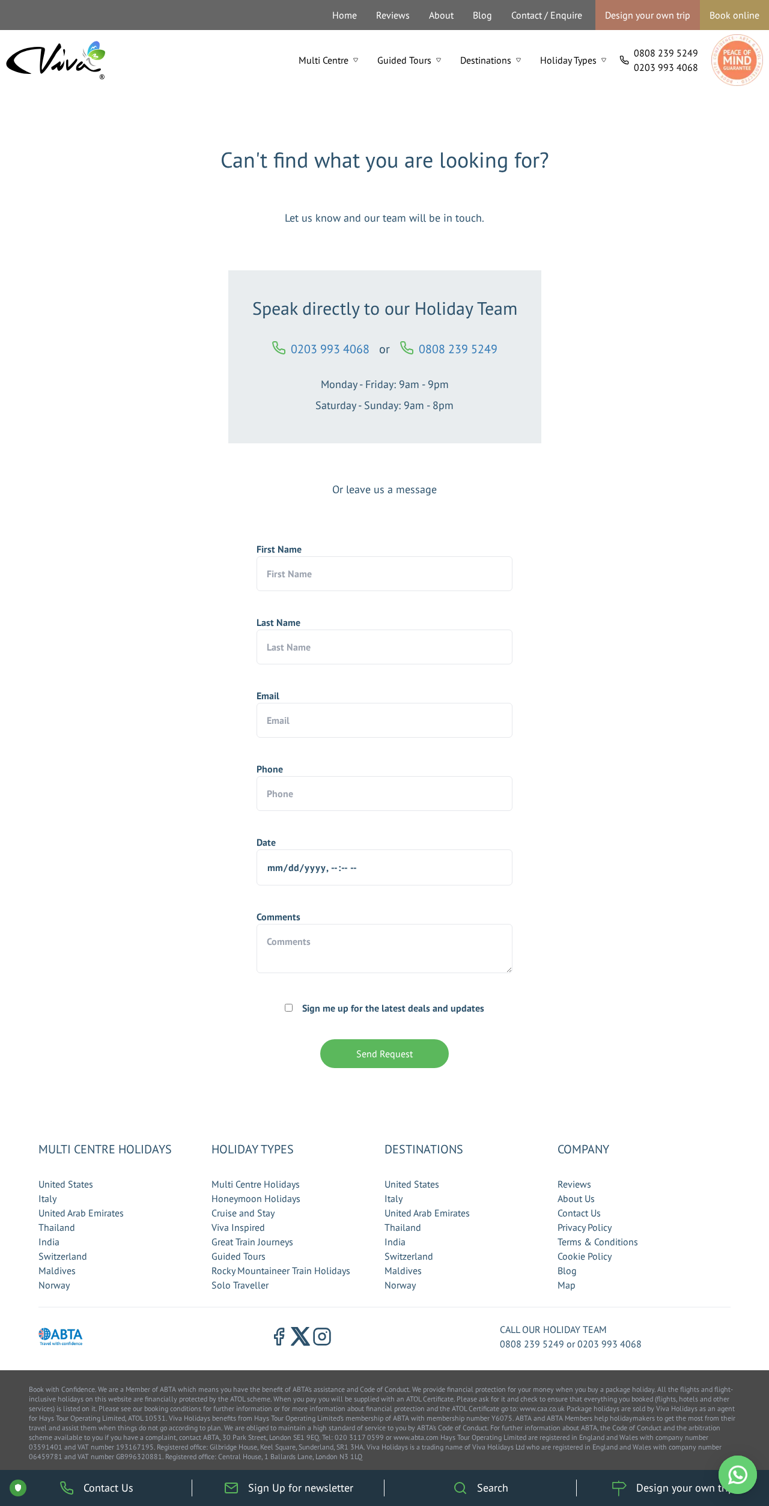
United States (65, 1184)
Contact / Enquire (546, 15)
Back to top (724, 1441)
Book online (734, 15)
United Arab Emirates (81, 1213)
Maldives (57, 1271)
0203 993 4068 (666, 67)
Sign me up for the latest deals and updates (393, 1008)
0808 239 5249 (666, 53)
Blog (482, 15)
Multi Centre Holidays (255, 1184)
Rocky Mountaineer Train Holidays (280, 1271)
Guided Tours (404, 60)
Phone (270, 769)
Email (268, 696)
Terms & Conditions (598, 1242)
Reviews (393, 15)
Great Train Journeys (252, 1242)
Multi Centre (323, 60)
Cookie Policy (585, 1256)
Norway (54, 1285)
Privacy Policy (585, 1227)
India (48, 1242)
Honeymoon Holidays (255, 1198)
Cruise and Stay (243, 1213)
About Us (576, 1198)
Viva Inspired (238, 1227)
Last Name (278, 622)
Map (567, 1285)
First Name (279, 549)
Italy (47, 1198)
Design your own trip (647, 15)
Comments (278, 917)
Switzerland (62, 1256)
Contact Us (579, 1213)
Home (344, 15)
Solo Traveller (240, 1285)
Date (266, 842)
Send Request (384, 1054)
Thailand (56, 1227)
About (441, 15)
